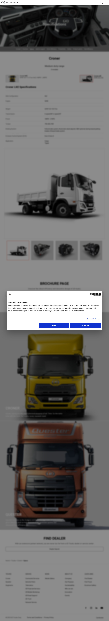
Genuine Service (31, 602)
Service (28, 574)
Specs (32, 49)
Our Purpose (69, 582)
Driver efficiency (51, 49)
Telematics (29, 585)
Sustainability (69, 585)
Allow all (85, 325)
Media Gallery (49, 578)
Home (8, 560)
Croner (19, 560)
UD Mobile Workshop (32, 592)
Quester (8, 582)
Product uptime (77, 49)
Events (67, 595)
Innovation (68, 592)
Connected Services (32, 578)
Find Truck (88, 582)
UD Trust (28, 599)
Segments (9, 585)
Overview (25, 49)
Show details (91, 319)
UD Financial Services (32, 589)
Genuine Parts (30, 582)
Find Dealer (88, 578)
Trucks (13, 560)
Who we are (69, 589)
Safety (69, 49)
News (47, 574)
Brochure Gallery (90, 585)
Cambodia (99, 618)
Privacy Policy (49, 617)
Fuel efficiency (88, 49)
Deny (54, 325)
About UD (68, 574)
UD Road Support (31, 595)
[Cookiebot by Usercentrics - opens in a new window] (91, 294)
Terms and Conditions (34, 617)
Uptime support (40, 49)
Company (68, 578)
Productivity (61, 49)
